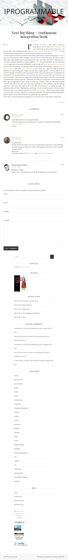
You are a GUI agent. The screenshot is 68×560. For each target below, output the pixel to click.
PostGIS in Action (17, 124)
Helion (37, 62)
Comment (6, 220)
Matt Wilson (16, 138)
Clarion (16, 396)
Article (16, 376)
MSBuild (16, 428)
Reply (62, 114)
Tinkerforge (17, 469)
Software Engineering (20, 453)
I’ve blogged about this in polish (53, 64)
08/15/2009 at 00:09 (16, 117)
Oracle (16, 440)
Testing (16, 461)
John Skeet (34, 51)
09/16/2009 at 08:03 (16, 167)
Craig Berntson (41, 90)
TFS (15, 465)
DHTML (16, 412)
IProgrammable (34, 11)
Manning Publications (55, 47)
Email (6, 202)
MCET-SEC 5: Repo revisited (22, 305)
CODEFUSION (18, 400)
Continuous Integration (21, 408)
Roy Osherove (54, 51)
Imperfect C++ (30, 153)
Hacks (16, 420)
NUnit (16, 436)
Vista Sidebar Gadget (20, 477)
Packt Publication (27, 68)
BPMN (16, 392)
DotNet (16, 416)
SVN (15, 457)
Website (6, 211)
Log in (16, 492)
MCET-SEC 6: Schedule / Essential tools (26, 301)
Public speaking (18, 445)
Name (6, 194)
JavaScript (17, 424)
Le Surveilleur (18, 360)
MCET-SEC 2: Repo (20, 317)
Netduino (17, 432)
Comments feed (19, 500)
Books (16, 388)
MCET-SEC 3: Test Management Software (27, 313)
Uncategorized (18, 473)
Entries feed (18, 496)
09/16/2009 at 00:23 (16, 139)
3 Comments (60, 102)
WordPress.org (19, 504)
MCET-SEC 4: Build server (22, 309)
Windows (17, 481)
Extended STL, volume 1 (44, 153)
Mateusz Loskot (17, 115)
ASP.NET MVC (18, 380)
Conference (17, 404)
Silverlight (17, 449)
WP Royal (14, 557)
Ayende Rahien (43, 51)
